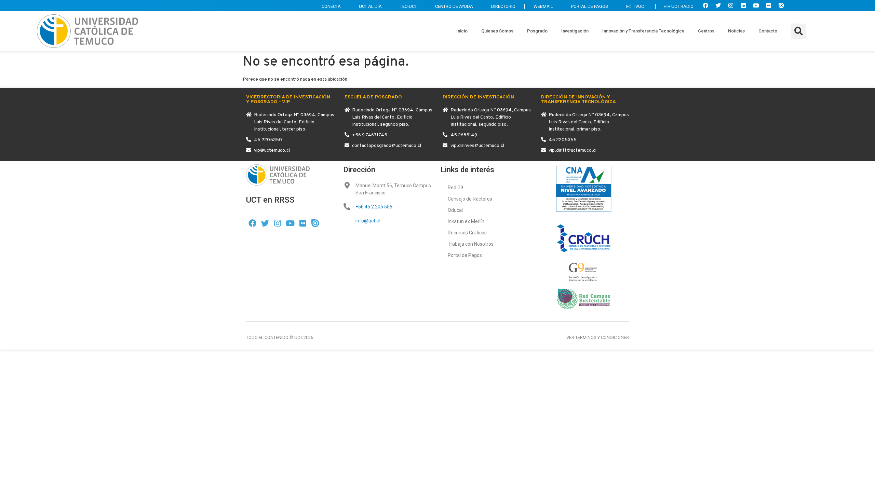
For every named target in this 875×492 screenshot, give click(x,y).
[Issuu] (781, 5)
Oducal (455, 210)
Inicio (462, 30)
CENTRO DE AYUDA (454, 6)
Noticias (736, 30)
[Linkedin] (743, 5)
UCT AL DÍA (370, 6)
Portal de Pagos (465, 255)
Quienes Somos (497, 30)
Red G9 (455, 187)
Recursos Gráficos (467, 232)
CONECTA (331, 6)
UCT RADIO (682, 6)
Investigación (575, 30)
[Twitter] (718, 5)
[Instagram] (730, 5)
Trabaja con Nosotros (471, 244)
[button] (798, 31)
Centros (706, 30)
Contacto (767, 30)
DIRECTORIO (503, 6)
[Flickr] (768, 5)
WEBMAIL (543, 6)
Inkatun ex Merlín (466, 221)
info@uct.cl (367, 220)
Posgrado (537, 30)
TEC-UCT (408, 6)
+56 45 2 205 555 (373, 206)
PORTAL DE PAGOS (589, 6)
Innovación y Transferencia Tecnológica (643, 30)
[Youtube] (756, 5)
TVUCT (639, 6)
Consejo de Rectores (470, 199)
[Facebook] (705, 5)
